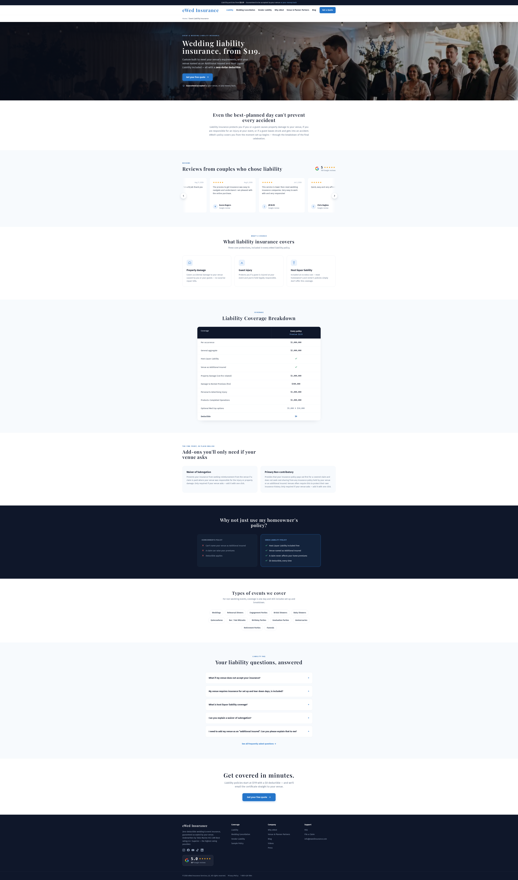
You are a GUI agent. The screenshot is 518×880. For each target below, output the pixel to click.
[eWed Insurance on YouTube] (193, 850)
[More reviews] (335, 196)
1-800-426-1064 (246, 876)
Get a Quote (327, 10)
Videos (271, 843)
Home (184, 19)
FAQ (306, 830)
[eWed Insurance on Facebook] (188, 850)
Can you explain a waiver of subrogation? (259, 718)
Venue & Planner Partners (298, 10)
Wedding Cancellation (245, 10)
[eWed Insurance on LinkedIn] (202, 850)
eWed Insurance (200, 10)
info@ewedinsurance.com (315, 839)
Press (270, 848)
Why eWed (279, 10)
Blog (314, 10)
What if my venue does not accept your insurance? (259, 678)
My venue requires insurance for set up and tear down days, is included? (259, 691)
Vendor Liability (265, 10)
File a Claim (309, 834)
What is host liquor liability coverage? (259, 704)
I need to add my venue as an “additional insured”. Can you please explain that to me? (259, 731)
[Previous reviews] (183, 196)
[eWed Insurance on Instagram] (183, 850)
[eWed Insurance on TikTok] (197, 850)
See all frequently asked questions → (259, 744)
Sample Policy (237, 843)
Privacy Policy (233, 876)
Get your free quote (195, 77)
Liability (229, 10)
